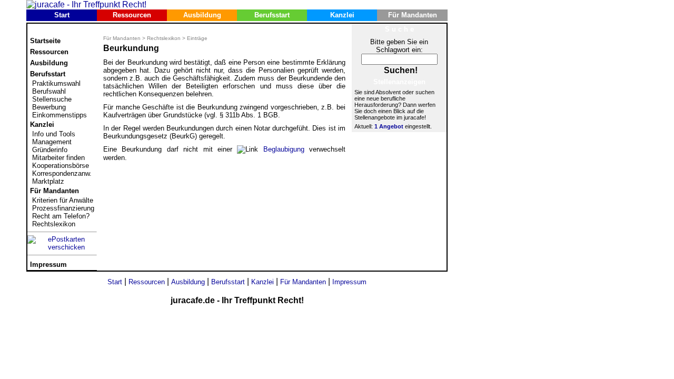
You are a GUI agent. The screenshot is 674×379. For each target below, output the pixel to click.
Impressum (48, 264)
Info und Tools (53, 134)
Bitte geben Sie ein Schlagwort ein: (399, 46)
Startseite (45, 41)
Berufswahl (49, 91)
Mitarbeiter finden (58, 158)
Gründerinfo (49, 150)
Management (52, 142)
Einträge (197, 38)
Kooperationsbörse (60, 165)
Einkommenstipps (59, 115)
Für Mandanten (412, 15)
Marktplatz (48, 181)
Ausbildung (202, 15)
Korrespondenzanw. (62, 173)
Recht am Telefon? (61, 216)
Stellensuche (52, 99)
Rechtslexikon (53, 224)
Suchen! (401, 70)
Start (62, 15)
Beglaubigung (283, 149)
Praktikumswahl (56, 83)
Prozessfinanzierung (63, 208)
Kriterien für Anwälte (62, 200)
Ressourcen (132, 15)
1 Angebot (388, 126)
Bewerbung (49, 107)
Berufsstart (272, 15)
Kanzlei (342, 15)
